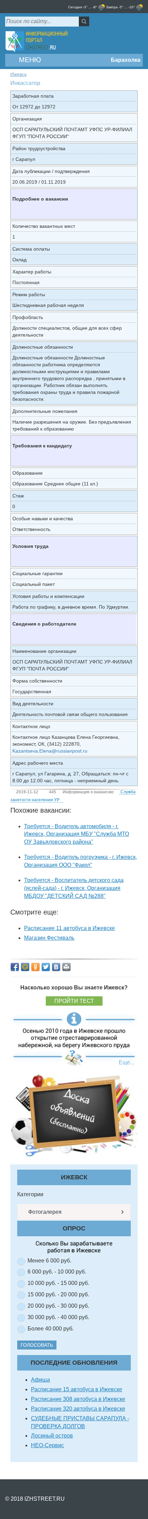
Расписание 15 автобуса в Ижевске (76, 1389)
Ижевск (18, 74)
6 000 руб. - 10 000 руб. (57, 1272)
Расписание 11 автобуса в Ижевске (69, 928)
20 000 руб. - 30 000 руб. (58, 1306)
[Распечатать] (66, 967)
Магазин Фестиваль (49, 938)
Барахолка (124, 60)
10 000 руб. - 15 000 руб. (58, 1283)
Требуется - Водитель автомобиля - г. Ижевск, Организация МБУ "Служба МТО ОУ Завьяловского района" (76, 834)
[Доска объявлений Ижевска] (74, 1115)
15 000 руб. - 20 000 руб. (58, 1294)
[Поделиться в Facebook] (15, 967)
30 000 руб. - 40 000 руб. (58, 1317)
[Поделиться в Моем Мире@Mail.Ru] (25, 967)
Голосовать (37, 1345)
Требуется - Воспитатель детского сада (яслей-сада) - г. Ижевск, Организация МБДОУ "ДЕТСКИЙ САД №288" (74, 888)
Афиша (40, 1380)
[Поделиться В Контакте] (56, 967)
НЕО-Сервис (47, 1445)
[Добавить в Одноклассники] (35, 967)
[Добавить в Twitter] (46, 967)
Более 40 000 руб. (51, 1329)
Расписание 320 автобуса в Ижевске (78, 1409)
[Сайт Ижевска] (36, 41)
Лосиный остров (52, 1436)
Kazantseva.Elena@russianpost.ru (49, 751)
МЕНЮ (29, 60)
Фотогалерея (44, 1212)
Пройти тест (74, 1001)
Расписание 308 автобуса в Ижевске (78, 1399)
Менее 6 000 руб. (49, 1261)
